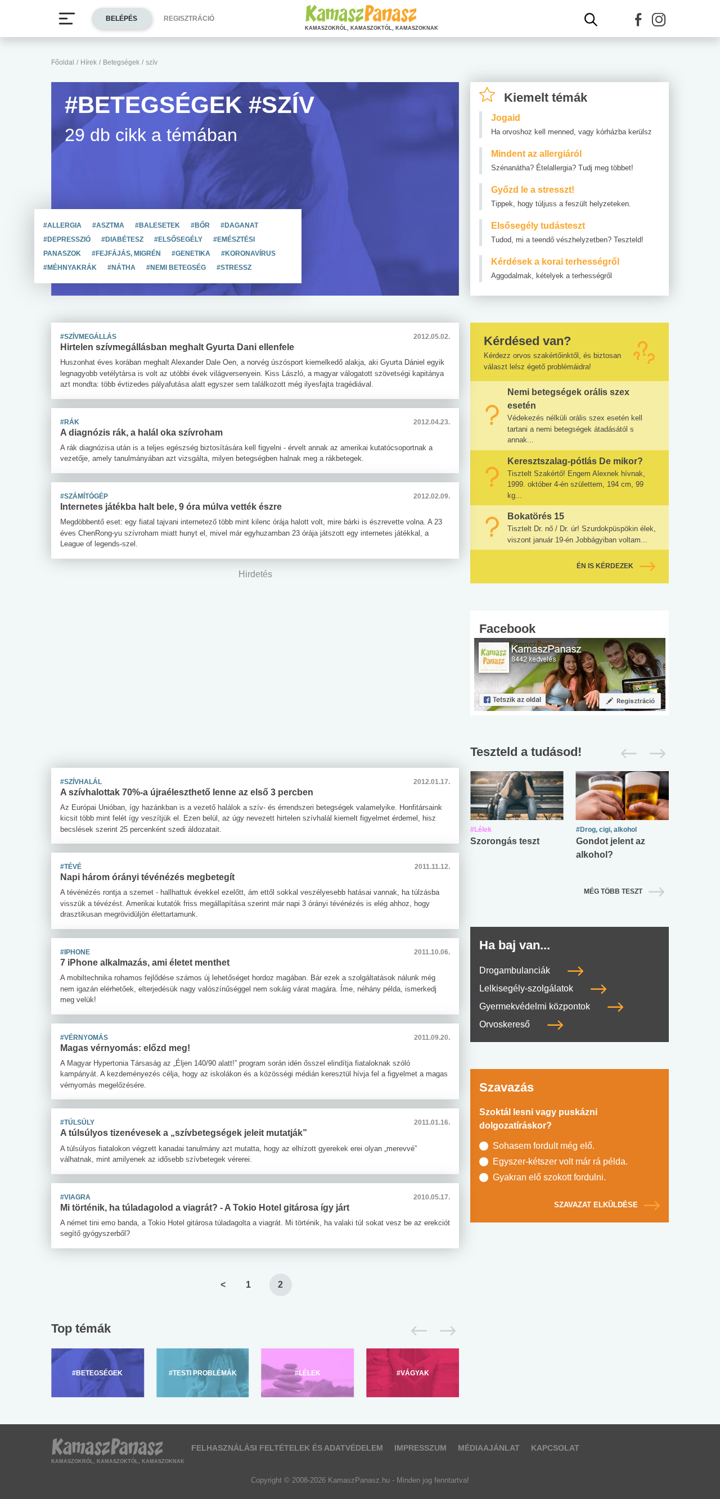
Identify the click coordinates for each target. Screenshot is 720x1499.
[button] (638, 20)
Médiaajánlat (489, 1447)
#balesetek (158, 225)
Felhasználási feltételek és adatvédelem (287, 1447)
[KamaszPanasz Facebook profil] (569, 673)
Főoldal (62, 62)
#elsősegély (179, 239)
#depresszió (67, 239)
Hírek (88, 62)
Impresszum (420, 1447)
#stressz (234, 267)
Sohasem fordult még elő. (544, 1146)
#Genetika (192, 253)
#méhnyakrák (70, 267)
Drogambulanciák (515, 970)
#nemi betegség (177, 267)
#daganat (239, 225)
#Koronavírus (248, 253)
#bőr (201, 225)
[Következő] (444, 1331)
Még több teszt (613, 891)
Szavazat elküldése (596, 1205)
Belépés (121, 18)
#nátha (122, 267)
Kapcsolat (555, 1447)
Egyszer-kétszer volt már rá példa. (560, 1161)
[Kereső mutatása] (591, 20)
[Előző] (416, 1331)
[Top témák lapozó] (255, 1331)
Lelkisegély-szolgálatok (527, 988)
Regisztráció (189, 18)
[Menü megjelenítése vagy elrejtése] (67, 18)
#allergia (63, 225)
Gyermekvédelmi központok (535, 1006)
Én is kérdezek (605, 566)
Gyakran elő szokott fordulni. (549, 1177)
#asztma (109, 225)
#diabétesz (123, 239)
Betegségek (121, 62)
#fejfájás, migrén (127, 253)
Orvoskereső (505, 1024)
